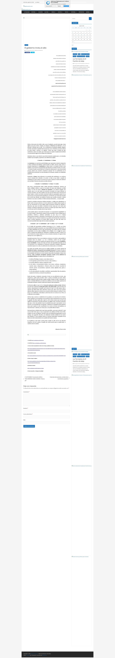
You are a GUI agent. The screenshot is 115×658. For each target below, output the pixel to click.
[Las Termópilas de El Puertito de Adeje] (82, 51)
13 (81, 34)
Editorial (73, 12)
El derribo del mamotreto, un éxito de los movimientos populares (59, 377)
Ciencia (53, 12)
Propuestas (81, 12)
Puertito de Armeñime (81, 56)
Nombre (25, 408)
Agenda (87, 12)
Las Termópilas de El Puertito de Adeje (79, 60)
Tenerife (87, 56)
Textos (66, 12)
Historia (33, 12)
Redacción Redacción (39, 50)
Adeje (79, 54)
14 (84, 34)
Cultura (46, 12)
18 (75, 37)
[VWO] (51, 6)
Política (60, 12)
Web (24, 420)
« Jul (72, 45)
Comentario (26, 392)
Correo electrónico (28, 414)
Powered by (48, 6)
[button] (36, 12)
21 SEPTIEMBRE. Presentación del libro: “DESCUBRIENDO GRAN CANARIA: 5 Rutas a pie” (35, 378)
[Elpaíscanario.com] (26, 9)
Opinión (74, 56)
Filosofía (40, 12)
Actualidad (26, 12)
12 (78, 34)
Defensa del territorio (85, 54)
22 (87, 37)
